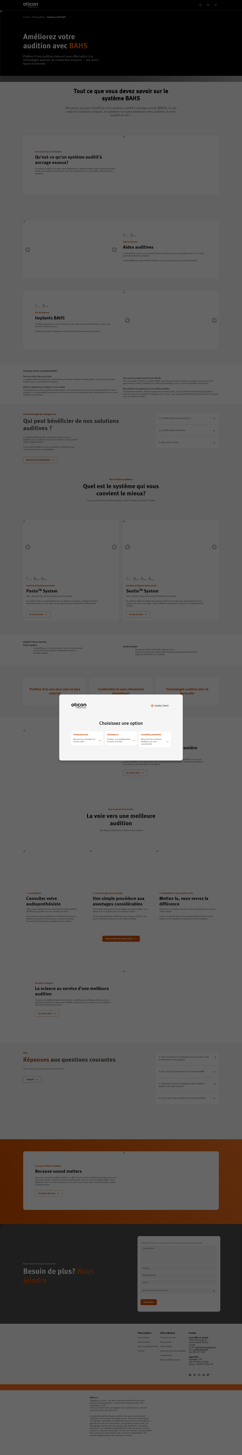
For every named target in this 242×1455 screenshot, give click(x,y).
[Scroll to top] (232, 1442)
